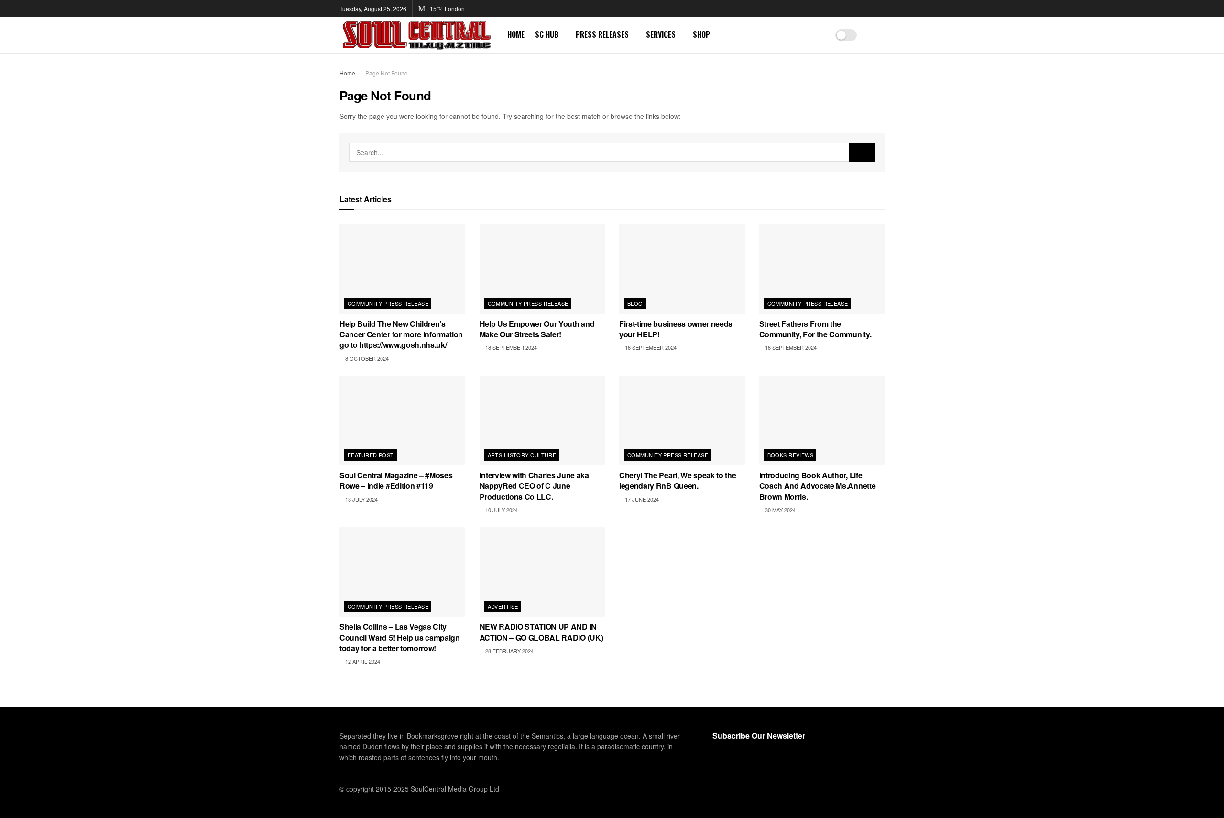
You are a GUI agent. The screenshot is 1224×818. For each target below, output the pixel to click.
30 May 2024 (780, 510)
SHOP (701, 34)
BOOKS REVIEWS (790, 455)
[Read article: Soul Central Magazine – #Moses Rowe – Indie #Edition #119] (402, 420)
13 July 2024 (361, 499)
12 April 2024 (362, 661)
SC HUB (546, 34)
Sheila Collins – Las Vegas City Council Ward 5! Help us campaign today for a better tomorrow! (399, 637)
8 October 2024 (366, 358)
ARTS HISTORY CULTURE (522, 455)
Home (347, 73)
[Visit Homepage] (416, 35)
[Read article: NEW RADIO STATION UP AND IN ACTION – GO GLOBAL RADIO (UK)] (542, 572)
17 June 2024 (641, 499)
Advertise (503, 606)
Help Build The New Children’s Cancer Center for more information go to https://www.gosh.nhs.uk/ (401, 334)
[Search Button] (881, 35)
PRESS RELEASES (602, 34)
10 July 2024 (501, 510)
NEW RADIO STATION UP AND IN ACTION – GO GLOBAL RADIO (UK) (541, 632)
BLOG (635, 303)
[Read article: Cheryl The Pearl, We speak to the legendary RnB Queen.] (682, 420)
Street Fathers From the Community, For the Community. (815, 329)
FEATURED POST (371, 455)
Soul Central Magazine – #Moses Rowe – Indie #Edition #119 (395, 480)
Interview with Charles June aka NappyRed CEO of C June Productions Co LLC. (534, 486)
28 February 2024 (509, 651)
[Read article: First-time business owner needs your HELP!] (682, 269)
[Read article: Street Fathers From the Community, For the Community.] (822, 269)
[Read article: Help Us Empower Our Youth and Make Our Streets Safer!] (542, 269)
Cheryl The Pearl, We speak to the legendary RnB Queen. (677, 480)
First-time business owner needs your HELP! (675, 329)
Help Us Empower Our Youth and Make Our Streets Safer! (537, 329)
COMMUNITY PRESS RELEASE (388, 303)
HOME (516, 34)
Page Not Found (386, 73)
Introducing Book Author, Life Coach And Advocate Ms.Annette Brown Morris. (817, 486)
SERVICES (661, 34)
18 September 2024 (510, 347)
